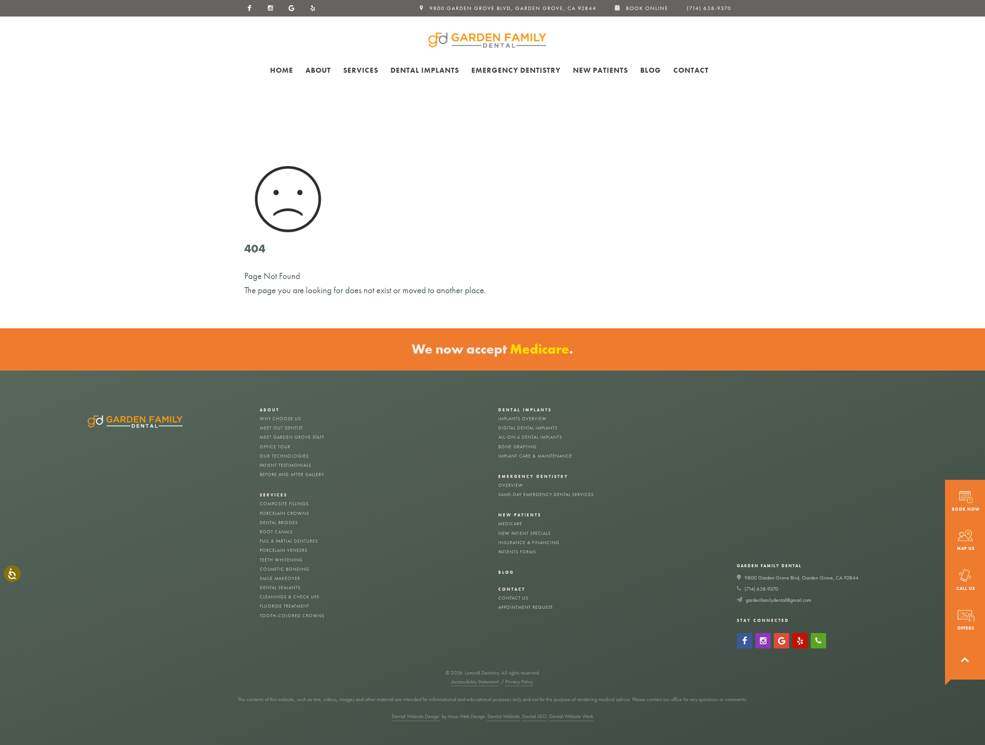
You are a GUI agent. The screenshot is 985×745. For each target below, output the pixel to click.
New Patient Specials (524, 533)
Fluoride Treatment (284, 606)
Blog (506, 572)
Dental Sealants (280, 588)
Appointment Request (525, 607)
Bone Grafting (517, 447)
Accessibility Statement (475, 681)
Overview (510, 485)
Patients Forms (517, 552)
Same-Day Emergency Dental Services (546, 494)
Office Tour (275, 447)
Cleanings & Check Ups (289, 597)
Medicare (510, 524)
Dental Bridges (279, 522)
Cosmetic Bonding (284, 569)
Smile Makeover (280, 578)
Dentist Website (503, 716)
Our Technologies (284, 456)
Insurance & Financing (528, 543)
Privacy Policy (519, 681)
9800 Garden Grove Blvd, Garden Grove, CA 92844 (801, 577)
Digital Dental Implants (528, 428)
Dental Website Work (571, 716)
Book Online (644, 8)
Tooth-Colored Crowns (292, 616)
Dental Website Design (415, 716)
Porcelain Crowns (284, 513)
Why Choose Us (280, 419)
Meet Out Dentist (281, 428)
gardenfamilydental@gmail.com (778, 599)
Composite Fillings (284, 504)
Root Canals (276, 532)
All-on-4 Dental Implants (530, 437)
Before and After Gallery (292, 474)
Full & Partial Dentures (289, 541)
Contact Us (513, 598)
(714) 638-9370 (709, 8)
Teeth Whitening (281, 560)
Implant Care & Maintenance (535, 456)
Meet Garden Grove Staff (292, 437)
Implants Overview (522, 419)
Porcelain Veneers (283, 550)
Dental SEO (534, 716)
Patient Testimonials (285, 465)
